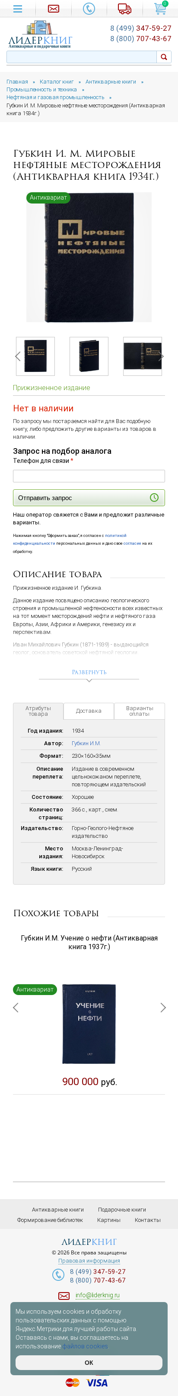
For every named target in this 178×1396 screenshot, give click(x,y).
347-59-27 (141, 28)
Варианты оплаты (139, 711)
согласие (132, 543)
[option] (89, 257)
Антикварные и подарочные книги (39, 46)
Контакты (148, 1220)
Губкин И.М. (86, 743)
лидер (41, 40)
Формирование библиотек (50, 1220)
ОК (89, 1362)
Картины (109, 1220)
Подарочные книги (122, 1209)
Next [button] (158, 356)
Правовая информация (89, 1261)
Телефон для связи (43, 460)
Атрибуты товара (38, 711)
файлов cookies (85, 1346)
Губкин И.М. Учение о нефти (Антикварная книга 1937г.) (89, 942)
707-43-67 (141, 38)
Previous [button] (19, 356)
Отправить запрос (45, 497)
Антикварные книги (58, 1209)
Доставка (89, 711)
